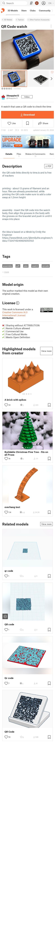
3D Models (8, 20)
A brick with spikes (15, 399)
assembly (7, 266)
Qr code (9, 678)
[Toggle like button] (6, 405)
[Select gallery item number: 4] (31, 394)
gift (17, 266)
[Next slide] (51, 78)
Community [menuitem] (44, 10)
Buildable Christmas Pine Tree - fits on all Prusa (26, 453)
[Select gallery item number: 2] (26, 394)
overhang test (12, 507)
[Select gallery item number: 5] (31, 447)
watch (35, 266)
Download (29, 114)
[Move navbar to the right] (52, 10)
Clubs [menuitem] (33, 10)
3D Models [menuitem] (13, 10)
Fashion (21, 20)
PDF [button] (50, 166)
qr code (9, 570)
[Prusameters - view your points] (37, 3)
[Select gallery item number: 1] (24, 394)
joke (26, 266)
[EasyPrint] (31, 3)
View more (46, 351)
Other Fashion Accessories (40, 20)
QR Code (9, 731)
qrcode (45, 266)
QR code (9, 624)
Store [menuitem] (24, 10)
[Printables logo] (3, 10)
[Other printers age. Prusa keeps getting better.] (27, 141)
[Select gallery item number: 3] (28, 394)
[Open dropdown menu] (51, 26)
